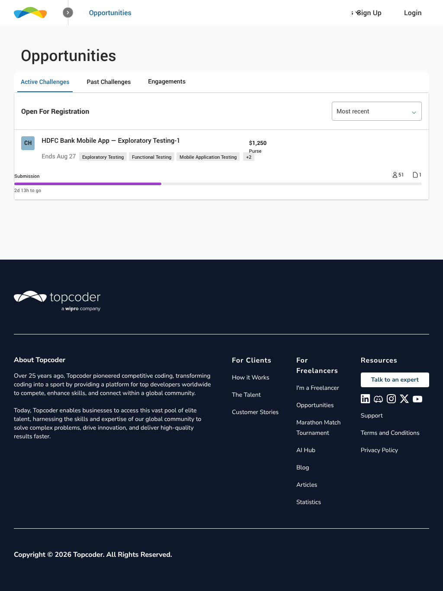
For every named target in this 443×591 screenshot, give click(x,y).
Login (413, 12)
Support (372, 415)
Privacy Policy (379, 450)
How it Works (250, 377)
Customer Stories (255, 412)
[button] (68, 12)
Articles (306, 485)
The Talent (246, 395)
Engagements (167, 81)
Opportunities (110, 12)
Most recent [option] (353, 111)
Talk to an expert (395, 380)
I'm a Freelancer (317, 388)
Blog (302, 467)
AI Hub (305, 450)
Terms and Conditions (390, 433)
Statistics (308, 502)
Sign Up (369, 12)
